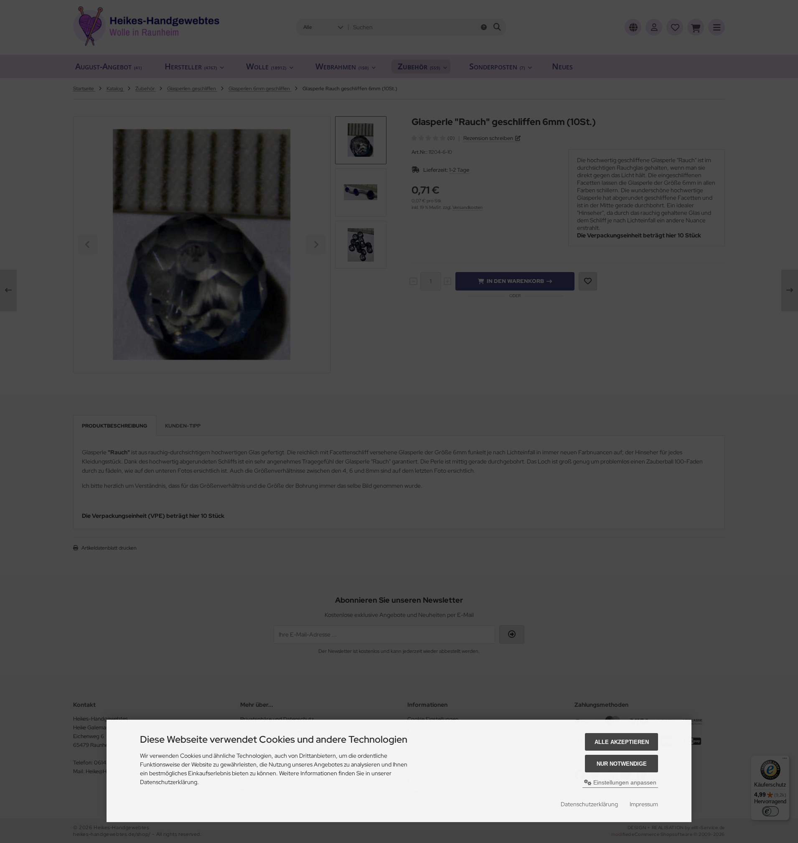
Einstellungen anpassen (624, 782)
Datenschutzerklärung (589, 804)
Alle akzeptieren (622, 742)
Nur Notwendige (622, 764)
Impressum (644, 804)
